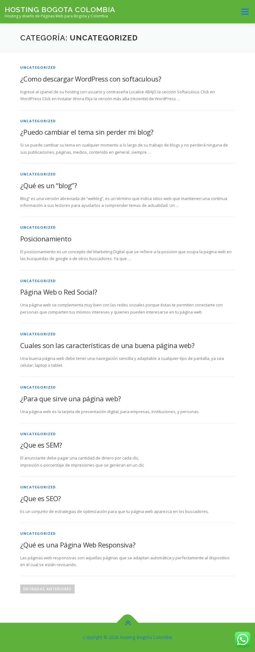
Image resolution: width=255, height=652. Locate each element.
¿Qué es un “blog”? (48, 185)
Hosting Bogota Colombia (60, 9)
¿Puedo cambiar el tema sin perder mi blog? (87, 132)
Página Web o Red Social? (58, 291)
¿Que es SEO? (40, 498)
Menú (244, 11)
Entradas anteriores (47, 589)
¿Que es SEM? (41, 444)
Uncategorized (38, 67)
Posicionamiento (45, 238)
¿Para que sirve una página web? (70, 398)
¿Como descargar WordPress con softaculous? (90, 78)
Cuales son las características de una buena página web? (107, 345)
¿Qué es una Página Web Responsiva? (78, 544)
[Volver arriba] (128, 623)
